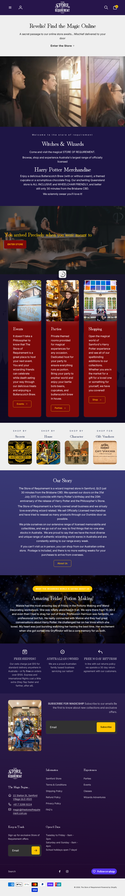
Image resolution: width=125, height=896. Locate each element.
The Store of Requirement (91, 887)
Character (76, 436)
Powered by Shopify (109, 887)
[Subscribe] (36, 850)
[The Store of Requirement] (15, 778)
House (48, 436)
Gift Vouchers (105, 436)
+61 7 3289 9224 (22, 804)
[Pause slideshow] (62, 274)
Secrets (20, 436)
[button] (10, 7)
